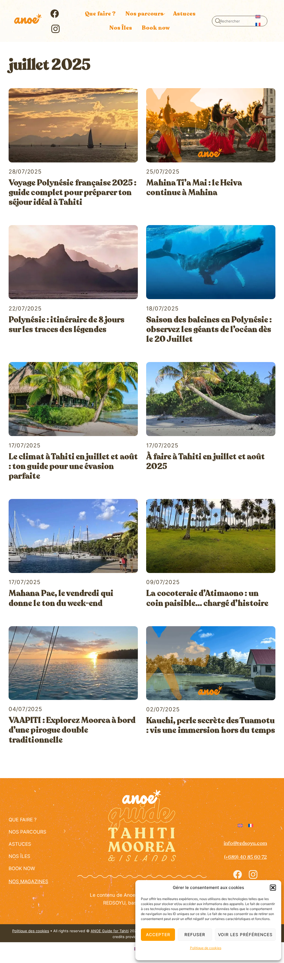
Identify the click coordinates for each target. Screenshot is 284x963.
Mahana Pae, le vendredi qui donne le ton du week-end (61, 598)
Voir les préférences (245, 934)
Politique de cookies (205, 948)
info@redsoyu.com (245, 843)
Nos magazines (28, 881)
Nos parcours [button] (144, 13)
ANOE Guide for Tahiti (110, 931)
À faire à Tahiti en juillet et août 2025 (205, 461)
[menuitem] (258, 16)
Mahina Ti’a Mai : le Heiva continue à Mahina (194, 187)
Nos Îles (120, 28)
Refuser (194, 934)
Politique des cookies (30, 931)
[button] (273, 887)
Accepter (158, 934)
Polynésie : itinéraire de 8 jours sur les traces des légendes (67, 324)
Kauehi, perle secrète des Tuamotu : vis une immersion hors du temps (210, 725)
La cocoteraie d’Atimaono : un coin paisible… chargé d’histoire (207, 598)
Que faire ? (100, 13)
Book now (156, 28)
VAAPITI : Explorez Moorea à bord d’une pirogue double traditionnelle (72, 730)
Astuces (184, 13)
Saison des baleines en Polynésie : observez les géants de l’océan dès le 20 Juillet (209, 329)
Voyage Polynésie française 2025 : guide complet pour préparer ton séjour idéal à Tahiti (72, 192)
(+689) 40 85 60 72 (245, 857)
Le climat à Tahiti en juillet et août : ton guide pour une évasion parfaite (73, 466)
